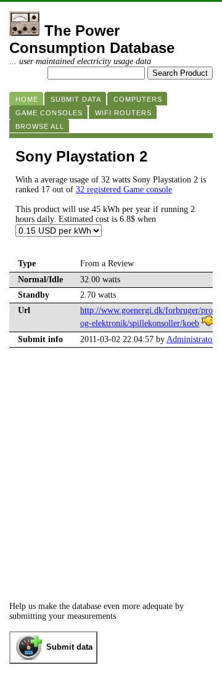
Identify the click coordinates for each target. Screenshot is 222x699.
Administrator (190, 339)
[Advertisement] (111, 484)
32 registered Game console (124, 189)
